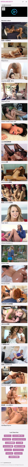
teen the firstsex (6, 385)
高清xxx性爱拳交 (6, 40)
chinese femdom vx (7, 243)
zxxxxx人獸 (4, 162)
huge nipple (4, 223)
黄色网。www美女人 (7, 405)
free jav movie (5, 283)
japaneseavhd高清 (6, 182)
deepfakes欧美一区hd (7, 81)
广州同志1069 (5, 344)
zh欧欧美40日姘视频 (7, 304)
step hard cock (5, 101)
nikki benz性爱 (5, 324)
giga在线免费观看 (6, 142)
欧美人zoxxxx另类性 (7, 202)
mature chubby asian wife (8, 121)
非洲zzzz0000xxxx (6, 364)
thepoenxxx (4, 61)
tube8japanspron (6, 425)
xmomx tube (5, 263)
